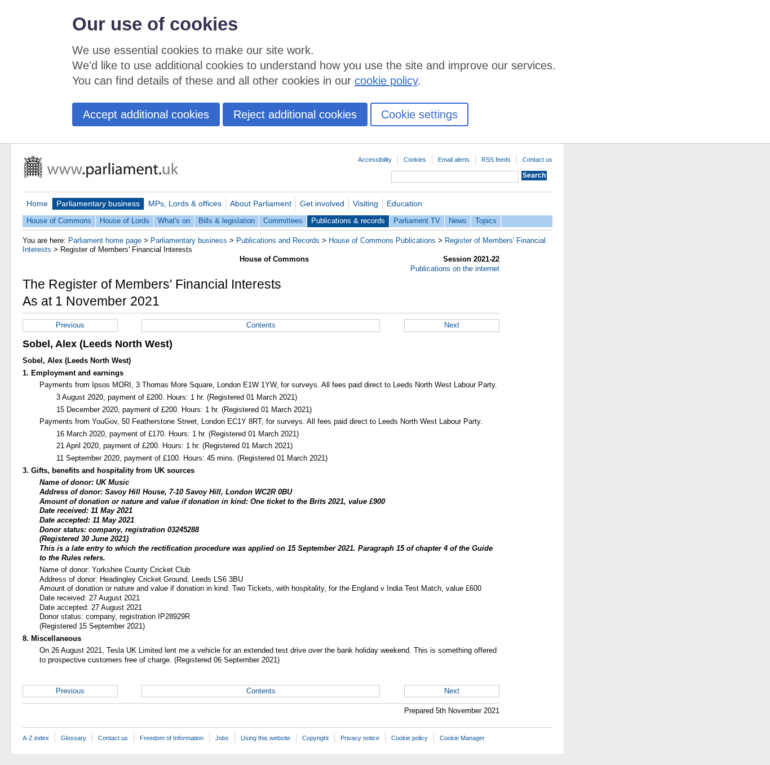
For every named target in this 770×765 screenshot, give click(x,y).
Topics (486, 220)
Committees (283, 220)
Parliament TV (416, 220)
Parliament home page (104, 240)
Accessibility (375, 159)
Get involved (322, 203)
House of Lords (124, 220)
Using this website (265, 738)
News (458, 220)
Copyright (315, 738)
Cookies (415, 159)
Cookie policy (409, 738)
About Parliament (260, 203)
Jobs (222, 738)
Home (37, 203)
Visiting (365, 203)
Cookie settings (419, 114)
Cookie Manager (462, 738)
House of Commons (58, 220)
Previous (70, 325)
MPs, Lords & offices (185, 203)
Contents (261, 325)
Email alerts (454, 159)
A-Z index (36, 738)
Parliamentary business (98, 203)
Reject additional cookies (295, 114)
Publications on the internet (454, 268)
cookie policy (386, 80)
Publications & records (348, 220)
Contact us (537, 159)
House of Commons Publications (382, 240)
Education (404, 203)
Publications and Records (278, 240)
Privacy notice (359, 738)
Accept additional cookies (146, 114)
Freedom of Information (171, 738)
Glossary (73, 738)
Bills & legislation (226, 220)
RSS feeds (496, 159)
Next (451, 325)
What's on (174, 220)
